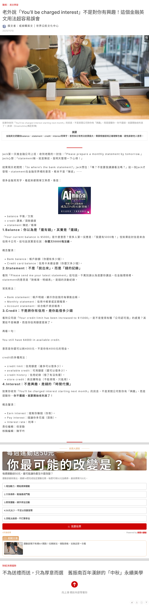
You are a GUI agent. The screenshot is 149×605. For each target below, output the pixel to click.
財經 (4, 565)
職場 (4, 4)
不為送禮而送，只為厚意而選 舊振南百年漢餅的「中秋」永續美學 (72, 573)
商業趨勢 (12, 565)
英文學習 (14, 4)
